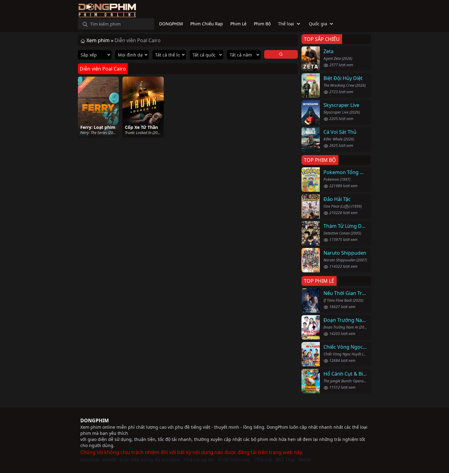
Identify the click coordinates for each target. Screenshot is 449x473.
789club (263, 459)
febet (305, 459)
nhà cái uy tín (199, 459)
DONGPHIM (94, 420)
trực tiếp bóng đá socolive (150, 459)
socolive (89, 459)
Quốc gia (318, 24)
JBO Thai (285, 459)
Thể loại (286, 24)
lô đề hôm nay (234, 459)
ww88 (109, 459)
